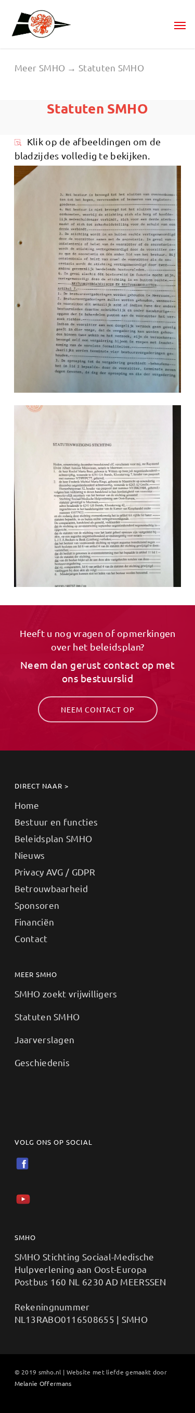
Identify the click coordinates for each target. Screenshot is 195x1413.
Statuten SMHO (47, 1016)
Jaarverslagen (45, 1039)
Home (27, 804)
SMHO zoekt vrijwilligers (66, 993)
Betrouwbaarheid (51, 888)
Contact (31, 938)
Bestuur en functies (56, 821)
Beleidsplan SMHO (54, 838)
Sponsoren (37, 904)
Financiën (35, 921)
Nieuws (30, 854)
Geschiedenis (42, 1062)
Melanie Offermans (43, 1383)
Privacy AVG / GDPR (55, 871)
